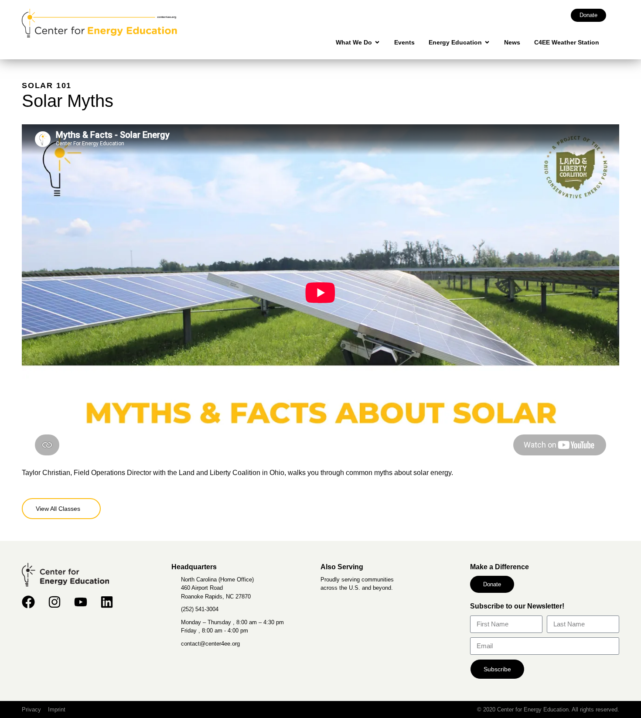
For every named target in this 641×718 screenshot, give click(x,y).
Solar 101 (47, 85)
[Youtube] (80, 602)
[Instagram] (54, 602)
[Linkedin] (106, 602)
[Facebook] (28, 602)
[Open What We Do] (377, 42)
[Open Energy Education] (487, 42)
